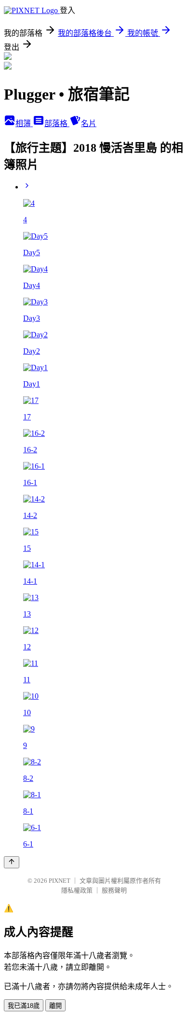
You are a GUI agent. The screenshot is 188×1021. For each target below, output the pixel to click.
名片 (88, 123)
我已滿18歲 (24, 1005)
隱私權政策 (77, 890)
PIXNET (59, 880)
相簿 (24, 123)
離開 (55, 1005)
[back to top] (11, 862)
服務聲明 (114, 890)
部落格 (56, 123)
